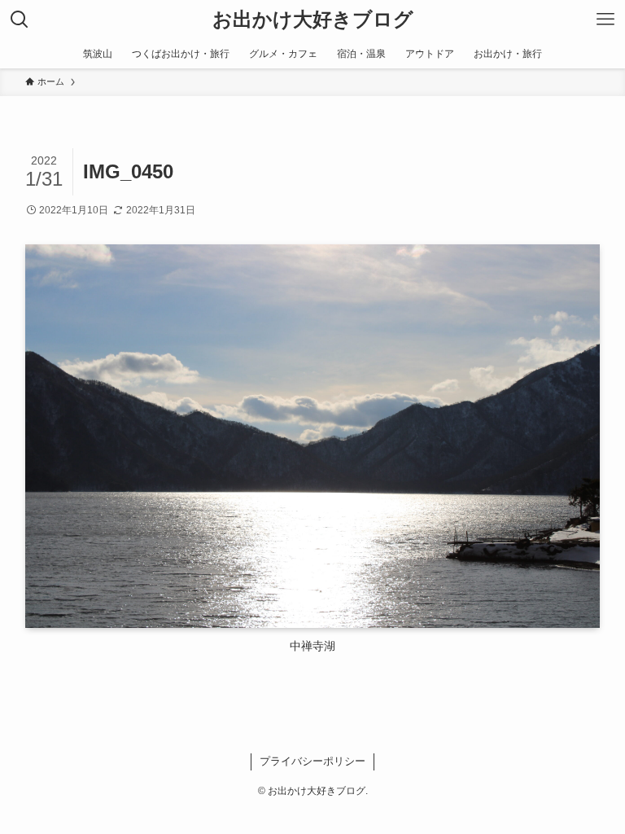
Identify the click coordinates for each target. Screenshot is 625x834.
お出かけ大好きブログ (312, 19)
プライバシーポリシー (312, 761)
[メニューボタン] (605, 19)
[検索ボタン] (19, 19)
